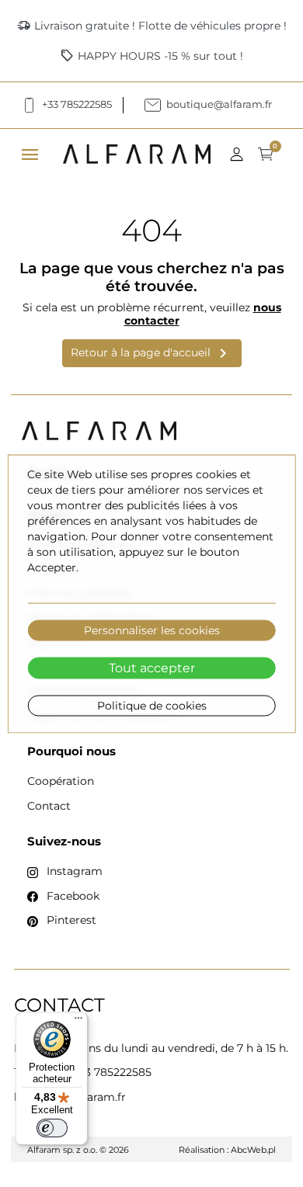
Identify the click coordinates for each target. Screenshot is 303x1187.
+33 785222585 (112, 1072)
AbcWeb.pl (253, 1149)
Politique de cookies (152, 706)
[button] (241, 154)
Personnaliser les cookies (152, 630)
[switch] (52, 1128)
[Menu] (78, 1021)
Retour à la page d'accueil (151, 353)
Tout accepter (152, 668)
